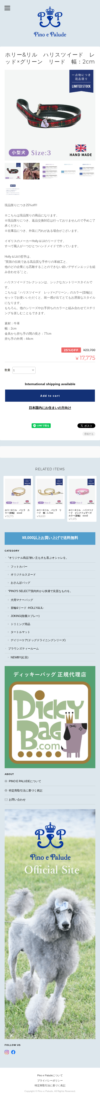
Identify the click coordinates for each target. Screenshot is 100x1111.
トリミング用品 (20, 624)
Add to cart (50, 396)
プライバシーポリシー (50, 1080)
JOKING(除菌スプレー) (25, 615)
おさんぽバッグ (20, 582)
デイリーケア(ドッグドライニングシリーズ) (38, 640)
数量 (7, 370)
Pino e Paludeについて (25, 781)
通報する (88, 434)
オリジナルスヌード (23, 574)
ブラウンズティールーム (23, 648)
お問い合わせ (17, 799)
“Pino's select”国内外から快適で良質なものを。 (40, 591)
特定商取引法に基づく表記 (25, 790)
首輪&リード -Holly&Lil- (27, 607)
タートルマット (20, 631)
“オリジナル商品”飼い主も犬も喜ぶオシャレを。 (38, 557)
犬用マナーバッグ (22, 599)
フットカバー (19, 566)
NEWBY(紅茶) (19, 657)
